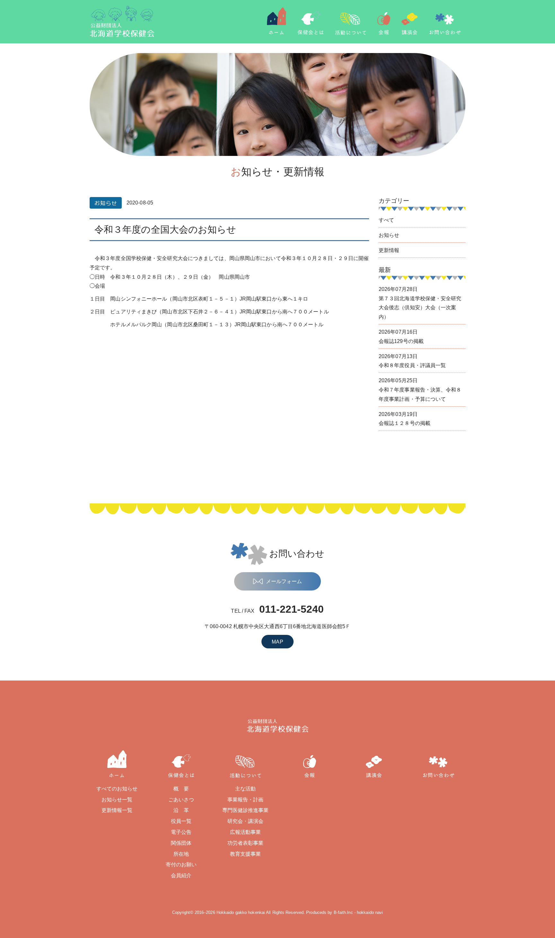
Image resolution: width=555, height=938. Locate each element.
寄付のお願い (181, 864)
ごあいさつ (181, 799)
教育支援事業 (245, 854)
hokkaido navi (370, 912)
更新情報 (389, 250)
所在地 (181, 854)
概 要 (181, 788)
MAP (277, 642)
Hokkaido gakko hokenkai (240, 912)
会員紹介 (181, 875)
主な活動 (245, 788)
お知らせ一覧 (117, 799)
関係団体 (181, 843)
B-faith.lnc (343, 912)
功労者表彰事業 (245, 843)
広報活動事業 (245, 832)
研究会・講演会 (245, 821)
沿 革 (181, 810)
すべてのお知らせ (117, 788)
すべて (386, 220)
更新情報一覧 (117, 810)
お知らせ (389, 235)
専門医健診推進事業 (245, 810)
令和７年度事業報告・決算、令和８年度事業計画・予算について (420, 390)
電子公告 (181, 832)
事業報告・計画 (245, 799)
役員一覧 (181, 821)
